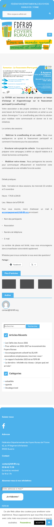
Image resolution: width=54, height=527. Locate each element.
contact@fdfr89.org (10, 464)
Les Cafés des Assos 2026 (16, 343)
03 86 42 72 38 (8, 467)
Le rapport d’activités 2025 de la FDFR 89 (22, 359)
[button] (49, 35)
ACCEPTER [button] (40, 523)
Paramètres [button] (25, 522)
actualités (9, 381)
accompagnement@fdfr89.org (15, 212)
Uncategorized (11, 388)
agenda (8, 385)
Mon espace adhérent (16, 14)
